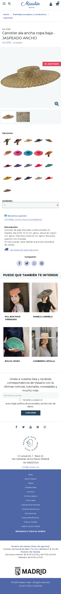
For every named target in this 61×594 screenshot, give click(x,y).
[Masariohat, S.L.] (30, 4)
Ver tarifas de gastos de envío (24, 250)
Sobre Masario (31, 479)
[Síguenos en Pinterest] (37, 427)
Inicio (6, 14)
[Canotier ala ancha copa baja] (8, 117)
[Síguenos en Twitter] (23, 427)
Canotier (8, 18)
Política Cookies (30, 522)
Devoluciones (30, 513)
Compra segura (30, 496)
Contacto (30, 492)
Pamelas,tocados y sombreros (29, 14)
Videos (30, 483)
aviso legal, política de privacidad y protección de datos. (31, 405)
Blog (31, 474)
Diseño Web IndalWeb (30, 586)
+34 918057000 (30, 462)
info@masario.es (30, 467)
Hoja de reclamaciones (30, 505)
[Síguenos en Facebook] (16, 427)
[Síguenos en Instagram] (44, 427)
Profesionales (30, 487)
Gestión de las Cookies (30, 526)
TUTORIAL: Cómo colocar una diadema (23, 219)
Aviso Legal (30, 500)
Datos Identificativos (30, 517)
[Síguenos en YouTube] (30, 427)
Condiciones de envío (30, 509)
